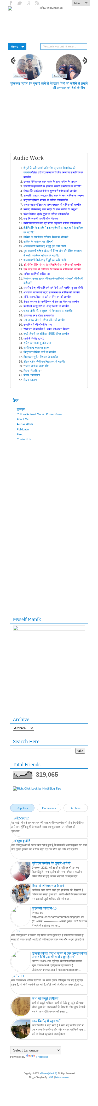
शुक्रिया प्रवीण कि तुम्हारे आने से (29, 83)
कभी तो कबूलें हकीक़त (45, 998)
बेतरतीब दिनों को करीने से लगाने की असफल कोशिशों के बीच (69, 85)
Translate (42, 1056)
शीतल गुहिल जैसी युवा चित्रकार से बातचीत (44, 361)
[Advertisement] (54, 124)
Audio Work (25, 424)
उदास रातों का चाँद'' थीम (37, 366)
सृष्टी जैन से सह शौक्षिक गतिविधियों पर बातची (45, 333)
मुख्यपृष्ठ (21, 409)
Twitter (20, 3)
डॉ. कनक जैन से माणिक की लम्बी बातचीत (45, 319)
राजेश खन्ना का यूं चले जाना (38, 342)
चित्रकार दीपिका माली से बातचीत (40, 352)
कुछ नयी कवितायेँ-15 (44, 908)
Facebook (11, 3)
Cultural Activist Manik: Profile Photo (39, 414)
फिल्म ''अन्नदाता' (32, 375)
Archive (75, 808)
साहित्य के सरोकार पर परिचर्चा (39, 241)
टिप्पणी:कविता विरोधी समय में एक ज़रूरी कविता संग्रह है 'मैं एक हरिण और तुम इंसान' (59, 955)
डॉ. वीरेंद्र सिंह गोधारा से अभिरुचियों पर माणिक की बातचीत (53, 264)
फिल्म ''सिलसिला (32, 370)
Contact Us (24, 439)
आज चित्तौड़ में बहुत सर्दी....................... (55, 1021)
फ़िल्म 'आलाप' (30, 379)
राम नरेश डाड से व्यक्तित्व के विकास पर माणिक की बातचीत (53, 269)
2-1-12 (15, 931)
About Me (23, 419)
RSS (38, 3)
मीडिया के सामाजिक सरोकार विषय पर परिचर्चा (46, 237)
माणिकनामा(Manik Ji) (48, 1073)
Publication (23, 429)
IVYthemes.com (62, 1077)
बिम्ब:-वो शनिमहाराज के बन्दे (48, 886)
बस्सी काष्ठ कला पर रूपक (36, 347)
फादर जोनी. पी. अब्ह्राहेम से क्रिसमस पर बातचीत (48, 310)
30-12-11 (17, 976)
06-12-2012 (20, 818)
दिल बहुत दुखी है (20, 841)
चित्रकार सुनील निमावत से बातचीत (41, 356)
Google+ (29, 3)
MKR (51, 1077)
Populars (22, 808)
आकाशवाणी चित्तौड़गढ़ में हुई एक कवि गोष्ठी (45, 246)
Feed (20, 434)
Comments (49, 808)
